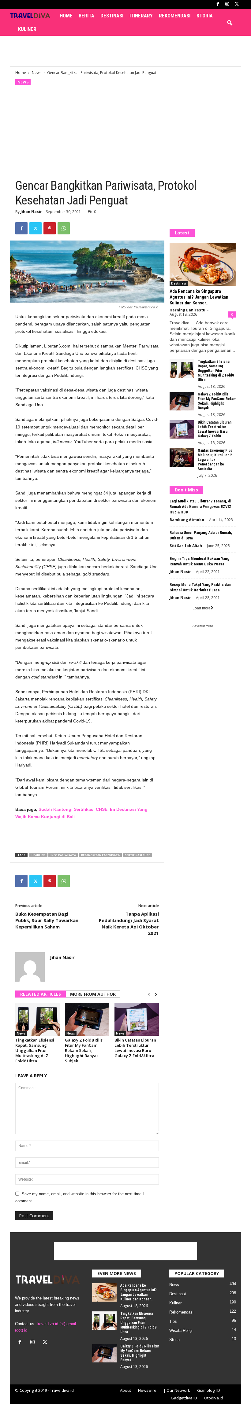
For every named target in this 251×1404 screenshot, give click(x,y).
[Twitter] (35, 228)
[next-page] (156, 994)
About (125, 1390)
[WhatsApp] (64, 228)
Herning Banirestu (187, 310)
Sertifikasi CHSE (137, 855)
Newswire (147, 1390)
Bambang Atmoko (187, 519)
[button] (229, 23)
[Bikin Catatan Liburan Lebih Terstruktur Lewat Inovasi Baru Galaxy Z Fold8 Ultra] (136, 1019)
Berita (86, 16)
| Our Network (176, 1390)
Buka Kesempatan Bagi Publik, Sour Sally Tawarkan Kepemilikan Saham (46, 920)
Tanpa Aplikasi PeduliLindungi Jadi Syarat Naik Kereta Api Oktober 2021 (129, 923)
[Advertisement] (125, 51)
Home (66, 16)
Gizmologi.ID (208, 1390)
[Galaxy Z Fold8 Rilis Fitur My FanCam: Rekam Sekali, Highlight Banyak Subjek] (87, 1019)
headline (38, 855)
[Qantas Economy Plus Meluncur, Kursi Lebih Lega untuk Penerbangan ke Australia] (182, 457)
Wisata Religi (181, 1330)
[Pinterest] (49, 228)
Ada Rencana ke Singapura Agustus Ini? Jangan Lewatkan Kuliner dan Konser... (199, 297)
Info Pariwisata (63, 855)
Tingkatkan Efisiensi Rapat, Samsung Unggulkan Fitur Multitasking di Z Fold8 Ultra (34, 1050)
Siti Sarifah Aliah (186, 545)
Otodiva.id (213, 1398)
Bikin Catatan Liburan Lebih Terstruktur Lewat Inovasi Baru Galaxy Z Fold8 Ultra (135, 1047)
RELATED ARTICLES (40, 994)
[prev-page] (149, 994)
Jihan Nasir (31, 211)
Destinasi (111, 16)
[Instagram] (227, 4)
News (36, 72)
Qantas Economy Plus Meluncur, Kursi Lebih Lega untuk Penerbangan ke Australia (215, 459)
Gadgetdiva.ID (184, 1398)
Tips (173, 1321)
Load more (202, 608)
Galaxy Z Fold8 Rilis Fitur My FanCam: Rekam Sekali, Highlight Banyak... (217, 401)
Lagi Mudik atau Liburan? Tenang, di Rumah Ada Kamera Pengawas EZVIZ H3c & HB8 (200, 506)
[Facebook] (217, 4)
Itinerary (141, 16)
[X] (236, 4)
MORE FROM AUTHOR (93, 994)
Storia (205, 16)
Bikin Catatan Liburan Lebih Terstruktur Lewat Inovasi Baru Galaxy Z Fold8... (214, 429)
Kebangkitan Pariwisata (100, 855)
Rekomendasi (174, 16)
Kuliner (27, 29)
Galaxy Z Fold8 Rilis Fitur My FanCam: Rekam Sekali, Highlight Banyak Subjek (84, 1050)
